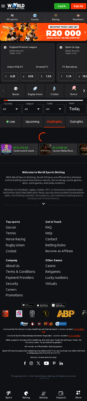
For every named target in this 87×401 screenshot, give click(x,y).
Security (12, 284)
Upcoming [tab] (32, 121)
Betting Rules (55, 245)
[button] (2, 31)
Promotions (14, 295)
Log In (61, 6)
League (29, 103)
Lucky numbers (56, 278)
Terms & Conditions (20, 272)
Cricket (11, 251)
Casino (50, 266)
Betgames (53, 272)
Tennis (11, 233)
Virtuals (51, 284)
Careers (11, 289)
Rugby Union (15, 245)
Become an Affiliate (59, 251)
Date (71, 103)
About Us (13, 266)
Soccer (11, 227)
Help (48, 233)
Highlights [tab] (54, 121)
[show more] (43, 204)
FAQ (48, 227)
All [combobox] (4, 109)
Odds (50, 103)
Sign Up (78, 6)
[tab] (11, 121)
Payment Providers (20, 278)
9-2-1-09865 (74, 336)
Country (8, 103)
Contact (51, 239)
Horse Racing (15, 239)
